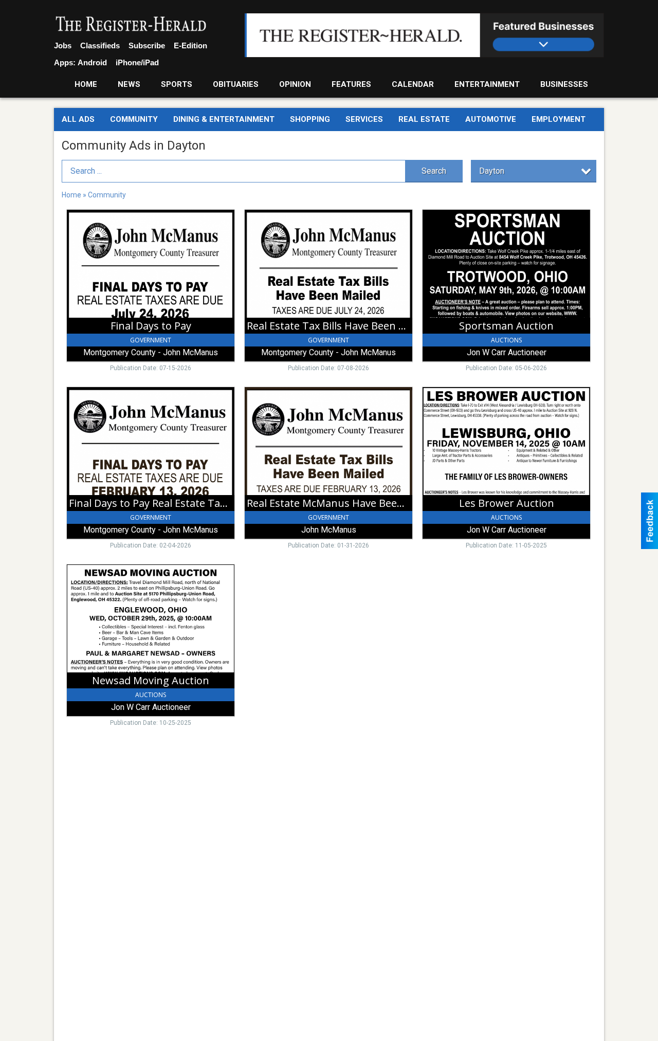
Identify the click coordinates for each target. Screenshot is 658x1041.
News (129, 84)
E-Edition (190, 45)
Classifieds (100, 45)
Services (364, 119)
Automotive (490, 119)
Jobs (62, 45)
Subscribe (147, 45)
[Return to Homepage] (131, 24)
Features (351, 84)
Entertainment (487, 84)
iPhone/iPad (137, 62)
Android (92, 62)
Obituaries (236, 84)
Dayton (491, 171)
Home (86, 84)
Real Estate (424, 119)
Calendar (413, 84)
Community (134, 119)
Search (434, 171)
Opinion (295, 84)
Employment (559, 119)
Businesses (564, 84)
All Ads (78, 119)
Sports (176, 84)
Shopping (310, 119)
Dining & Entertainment (224, 119)
